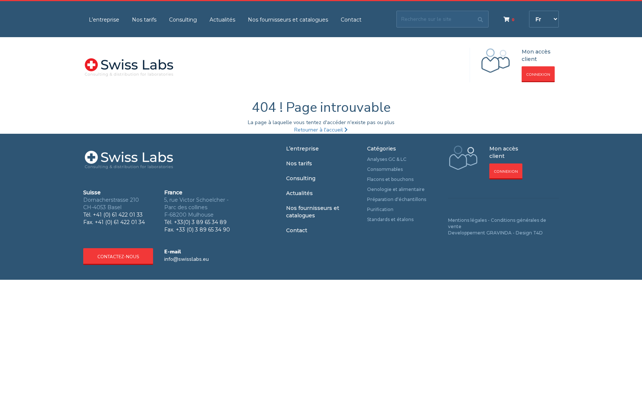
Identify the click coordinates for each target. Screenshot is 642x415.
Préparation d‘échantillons (396, 199)
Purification (380, 209)
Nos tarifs (144, 19)
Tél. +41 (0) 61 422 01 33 (113, 214)
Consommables (385, 169)
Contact (351, 19)
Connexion (538, 74)
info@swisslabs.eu (186, 259)
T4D (538, 233)
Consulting (183, 19)
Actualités (222, 19)
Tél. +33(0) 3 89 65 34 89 (195, 222)
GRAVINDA (499, 233)
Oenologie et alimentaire (396, 189)
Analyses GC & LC (386, 159)
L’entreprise (104, 19)
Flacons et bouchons (390, 179)
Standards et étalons (390, 219)
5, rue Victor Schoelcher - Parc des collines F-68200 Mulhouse (196, 207)
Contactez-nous (118, 257)
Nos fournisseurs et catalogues (288, 19)
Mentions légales (467, 220)
